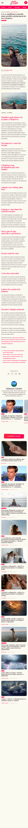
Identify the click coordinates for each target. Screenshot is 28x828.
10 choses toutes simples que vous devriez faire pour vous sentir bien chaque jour (13, 341)
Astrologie (17, 7)
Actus (9, 7)
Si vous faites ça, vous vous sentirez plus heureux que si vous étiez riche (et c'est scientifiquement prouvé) (13, 356)
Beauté (24, 7)
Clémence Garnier (8, 70)
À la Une (3, 7)
